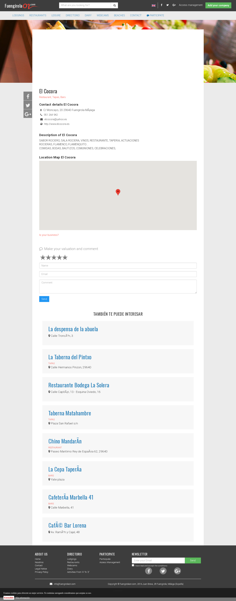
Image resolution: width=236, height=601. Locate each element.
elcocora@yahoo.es (55, 119)
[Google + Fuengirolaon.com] (174, 5)
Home (37, 559)
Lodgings (72, 559)
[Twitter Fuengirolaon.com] (169, 5)
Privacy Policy (41, 572)
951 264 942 (51, 114)
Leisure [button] (56, 15)
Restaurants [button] (37, 15)
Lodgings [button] (18, 15)
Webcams (103, 15)
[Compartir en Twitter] (28, 106)
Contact (135, 15)
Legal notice (41, 568)
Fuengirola (13, 5)
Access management (190, 5)
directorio (73, 15)
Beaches (119, 15)
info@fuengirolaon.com (64, 584)
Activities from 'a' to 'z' (78, 572)
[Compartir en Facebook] (27, 97)
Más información (23, 597)
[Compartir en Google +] (28, 115)
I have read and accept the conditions (151, 565)
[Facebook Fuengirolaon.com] (163, 5)
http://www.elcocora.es (56, 124)
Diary (88, 15)
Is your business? (49, 235)
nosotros (39, 562)
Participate (156, 15)
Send (44, 299)
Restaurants (73, 562)
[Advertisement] (118, 57)
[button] (118, 192)
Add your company (218, 5)
